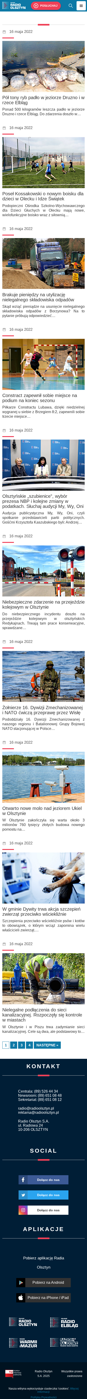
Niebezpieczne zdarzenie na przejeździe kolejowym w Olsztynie (43, 604)
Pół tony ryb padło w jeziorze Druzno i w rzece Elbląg (43, 100)
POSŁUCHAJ (49, 5)
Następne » (47, 1045)
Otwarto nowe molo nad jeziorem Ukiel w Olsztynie (42, 811)
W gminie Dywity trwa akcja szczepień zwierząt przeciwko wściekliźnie (41, 912)
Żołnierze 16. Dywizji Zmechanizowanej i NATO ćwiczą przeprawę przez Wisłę (42, 710)
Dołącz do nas (48, 1180)
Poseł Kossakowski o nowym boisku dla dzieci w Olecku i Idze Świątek (43, 196)
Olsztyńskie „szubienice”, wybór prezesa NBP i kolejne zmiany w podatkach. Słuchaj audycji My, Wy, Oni (43, 501)
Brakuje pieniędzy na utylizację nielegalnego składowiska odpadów (38, 297)
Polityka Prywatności (44, 1397)
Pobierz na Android (48, 1282)
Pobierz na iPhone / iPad (48, 1298)
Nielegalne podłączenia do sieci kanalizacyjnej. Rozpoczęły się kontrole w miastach (42, 1014)
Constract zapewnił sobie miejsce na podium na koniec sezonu (39, 398)
